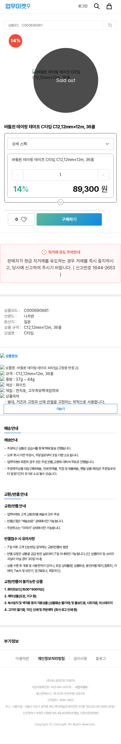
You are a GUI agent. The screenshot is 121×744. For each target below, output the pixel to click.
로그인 (83, 6)
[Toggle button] (60, 202)
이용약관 (22, 658)
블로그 (101, 658)
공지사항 (80, 658)
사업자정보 (81, 687)
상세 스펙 (19, 144)
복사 (109, 25)
